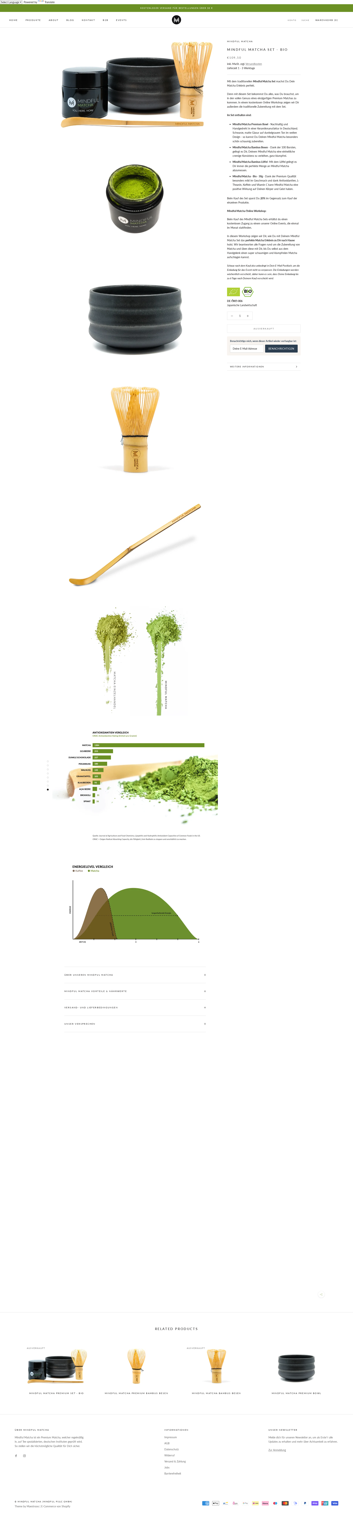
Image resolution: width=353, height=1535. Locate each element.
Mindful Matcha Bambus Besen (216, 1393)
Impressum (170, 1437)
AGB (167, 1443)
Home (13, 20)
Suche (305, 20)
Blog (70, 20)
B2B (105, 20)
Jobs (167, 1467)
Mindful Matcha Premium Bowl (296, 1393)
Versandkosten (253, 63)
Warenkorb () (326, 20)
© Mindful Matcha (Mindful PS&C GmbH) (43, 1501)
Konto (292, 20)
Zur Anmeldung (277, 1450)
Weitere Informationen (247, 366)
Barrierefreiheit (172, 1473)
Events (121, 20)
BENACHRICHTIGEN (281, 348)
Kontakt (88, 20)
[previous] (11, 1368)
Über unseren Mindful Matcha (88, 974)
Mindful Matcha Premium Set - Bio (56, 1393)
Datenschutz (171, 1449)
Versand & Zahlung (175, 1461)
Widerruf (169, 1455)
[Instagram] (24, 1455)
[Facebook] (16, 1455)
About (54, 20)
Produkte (33, 20)
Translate (50, 2)
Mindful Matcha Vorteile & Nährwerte (95, 991)
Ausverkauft (264, 328)
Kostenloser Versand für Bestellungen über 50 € (176, 8)
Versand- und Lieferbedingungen (91, 1007)
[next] (341, 1368)
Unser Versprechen (79, 1023)
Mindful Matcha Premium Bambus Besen (136, 1393)
